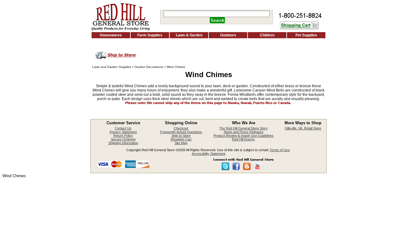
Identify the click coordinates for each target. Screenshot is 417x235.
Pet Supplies (306, 35)
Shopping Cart (180, 139)
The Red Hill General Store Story (243, 128)
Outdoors (228, 35)
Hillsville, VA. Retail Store (303, 128)
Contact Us (123, 128)
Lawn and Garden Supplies (111, 67)
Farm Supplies (149, 35)
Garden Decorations (149, 67)
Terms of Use (280, 150)
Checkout (181, 128)
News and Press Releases (243, 132)
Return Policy (123, 135)
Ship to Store (181, 135)
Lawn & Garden (189, 35)
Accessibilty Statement (208, 153)
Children (267, 35)
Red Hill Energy (243, 139)
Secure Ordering (123, 139)
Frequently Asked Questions (181, 132)
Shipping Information (123, 143)
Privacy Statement (123, 132)
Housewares (111, 35)
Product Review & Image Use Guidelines (243, 135)
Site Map (181, 143)
